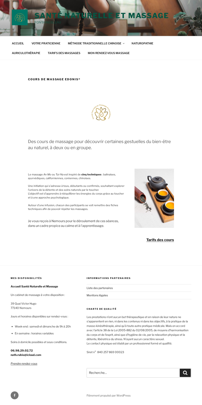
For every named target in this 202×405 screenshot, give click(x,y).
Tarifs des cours (160, 240)
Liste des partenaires (100, 288)
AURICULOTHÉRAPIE (26, 53)
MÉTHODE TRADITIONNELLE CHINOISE (94, 43)
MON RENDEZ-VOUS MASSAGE (109, 53)
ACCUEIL (18, 43)
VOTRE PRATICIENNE (46, 43)
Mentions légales (97, 295)
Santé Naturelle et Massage (102, 15)
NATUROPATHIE (142, 43)
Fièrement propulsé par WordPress (109, 395)
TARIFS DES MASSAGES (64, 53)
